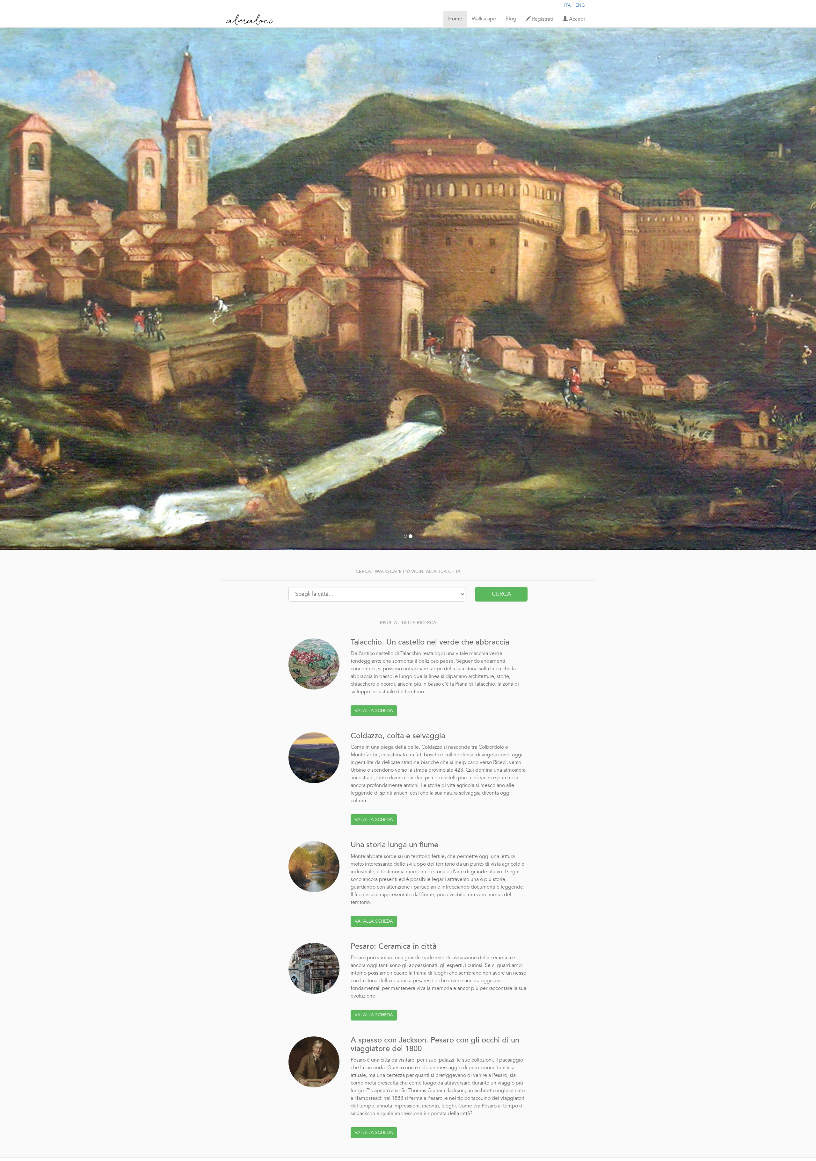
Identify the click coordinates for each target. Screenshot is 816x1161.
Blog (511, 19)
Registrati (542, 19)
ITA (567, 5)
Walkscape (484, 19)
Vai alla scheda (374, 711)
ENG (580, 5)
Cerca (501, 594)
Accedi (576, 19)
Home (455, 19)
